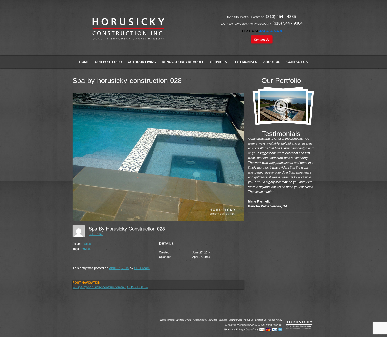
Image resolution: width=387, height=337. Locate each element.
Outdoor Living (142, 62)
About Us (271, 62)
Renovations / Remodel (183, 62)
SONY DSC (137, 287)
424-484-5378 (270, 31)
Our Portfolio (108, 62)
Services (218, 62)
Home (84, 62)
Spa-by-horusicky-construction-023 (99, 287)
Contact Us (261, 39)
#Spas (86, 249)
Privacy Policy (275, 319)
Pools (171, 319)
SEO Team (96, 234)
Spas (87, 244)
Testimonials (245, 62)
